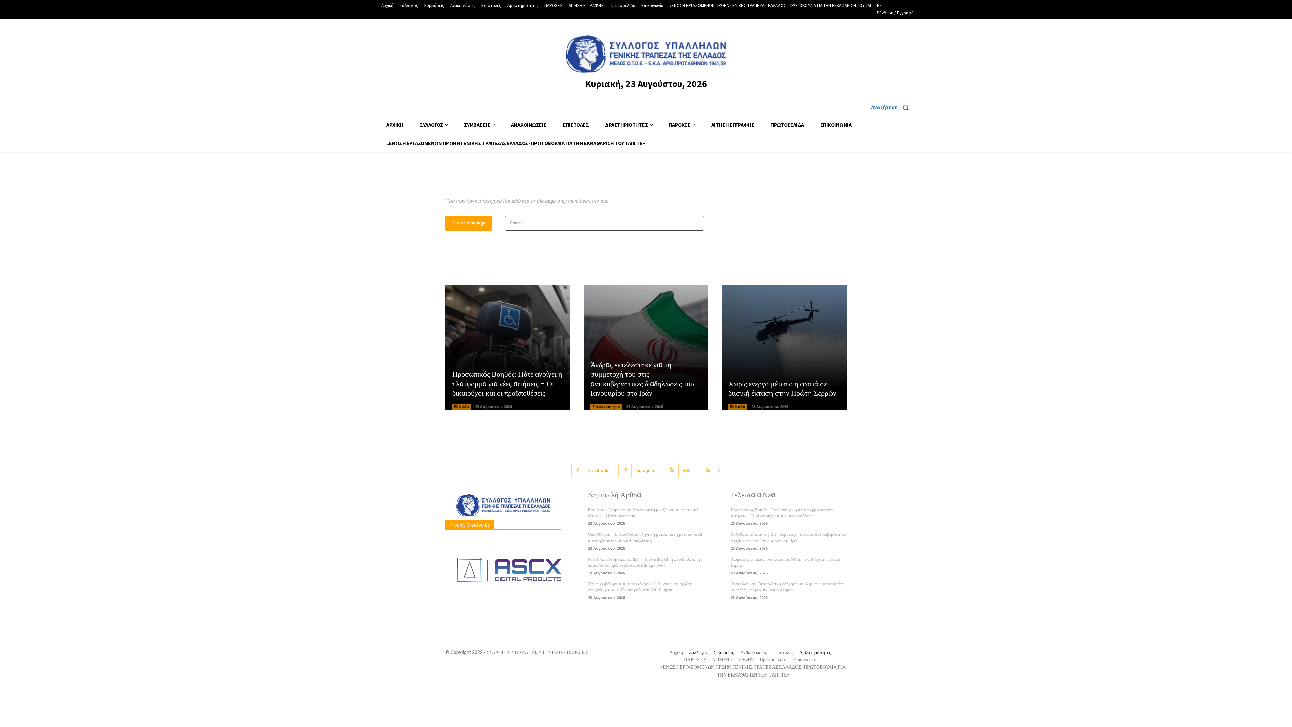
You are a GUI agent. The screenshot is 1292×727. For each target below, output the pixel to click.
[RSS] (672, 470)
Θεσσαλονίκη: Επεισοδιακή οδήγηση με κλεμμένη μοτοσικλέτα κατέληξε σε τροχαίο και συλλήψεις (645, 537)
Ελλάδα (461, 406)
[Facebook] (577, 470)
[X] (707, 470)
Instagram (645, 470)
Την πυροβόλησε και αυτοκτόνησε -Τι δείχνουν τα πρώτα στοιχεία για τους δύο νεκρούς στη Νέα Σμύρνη (639, 587)
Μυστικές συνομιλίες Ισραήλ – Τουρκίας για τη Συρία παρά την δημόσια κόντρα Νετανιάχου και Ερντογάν (645, 562)
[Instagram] (625, 470)
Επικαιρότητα (606, 406)
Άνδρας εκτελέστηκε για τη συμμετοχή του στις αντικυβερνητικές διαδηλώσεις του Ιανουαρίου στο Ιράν (642, 379)
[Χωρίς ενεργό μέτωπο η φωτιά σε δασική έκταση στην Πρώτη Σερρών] (784, 347)
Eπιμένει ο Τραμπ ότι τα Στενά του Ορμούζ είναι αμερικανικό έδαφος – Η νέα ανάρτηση (643, 513)
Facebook (598, 470)
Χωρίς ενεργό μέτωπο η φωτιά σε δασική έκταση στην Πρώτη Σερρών (782, 389)
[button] (892, 107)
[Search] (696, 223)
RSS (687, 470)
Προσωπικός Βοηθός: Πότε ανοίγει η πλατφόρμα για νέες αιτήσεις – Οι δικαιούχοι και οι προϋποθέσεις (507, 384)
